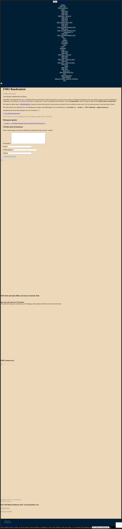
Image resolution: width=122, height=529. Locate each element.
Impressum (7, 521)
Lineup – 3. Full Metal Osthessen (13, 123)
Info (63, 37)
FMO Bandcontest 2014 (66, 72)
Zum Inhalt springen (63, 1)
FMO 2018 (64, 19)
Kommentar (7, 143)
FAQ (64, 38)
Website (5, 153)
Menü (55, 1)
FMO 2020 (64, 56)
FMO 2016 (64, 24)
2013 (64, 74)
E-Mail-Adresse (8, 150)
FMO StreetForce (63, 8)
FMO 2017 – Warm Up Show (66, 63)
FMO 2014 (64, 29)
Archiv (63, 50)
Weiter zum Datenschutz (102, 527)
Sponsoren (63, 48)
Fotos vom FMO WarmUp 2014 (66, 30)
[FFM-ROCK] (5, 508)
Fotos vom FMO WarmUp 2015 (66, 27)
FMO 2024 (64, 13)
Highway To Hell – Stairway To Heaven (66, 79)
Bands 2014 (66, 71)
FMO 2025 (63, 6)
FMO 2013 (64, 34)
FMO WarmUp (66, 77)
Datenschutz (7, 522)
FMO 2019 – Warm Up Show (66, 59)
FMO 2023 (64, 14)
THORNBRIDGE (25, 104)
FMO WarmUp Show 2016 (64, 22)
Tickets (63, 5)
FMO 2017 (64, 21)
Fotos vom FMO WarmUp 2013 (66, 35)
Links (64, 45)
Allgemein (34, 116)
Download (65, 42)
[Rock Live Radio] (6, 511)
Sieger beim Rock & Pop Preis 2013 (35, 123)
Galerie (63, 9)
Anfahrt (64, 40)
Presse (63, 46)
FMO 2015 (64, 25)
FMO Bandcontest (66, 75)
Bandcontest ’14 (68, 32)
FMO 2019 (64, 17)
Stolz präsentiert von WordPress (10, 525)
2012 (64, 80)
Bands (66, 66)
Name (5, 146)
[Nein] (110, 527)
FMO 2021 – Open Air (64, 16)
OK (93, 527)
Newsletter (65, 43)
